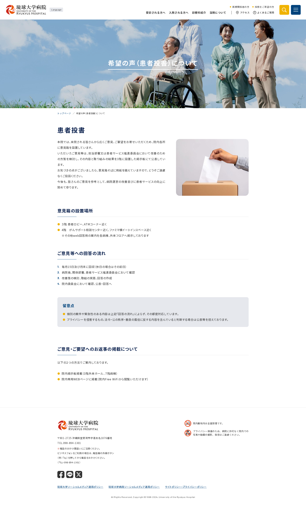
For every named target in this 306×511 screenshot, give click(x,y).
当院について (217, 12)
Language (56, 9)
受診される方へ (155, 12)
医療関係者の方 (240, 7)
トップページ (64, 113)
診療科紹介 (199, 12)
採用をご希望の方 (264, 7)
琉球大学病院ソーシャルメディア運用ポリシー (134, 486)
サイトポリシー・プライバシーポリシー (186, 486)
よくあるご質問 (265, 12)
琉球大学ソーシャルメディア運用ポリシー (80, 486)
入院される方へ (178, 12)
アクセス (245, 12)
